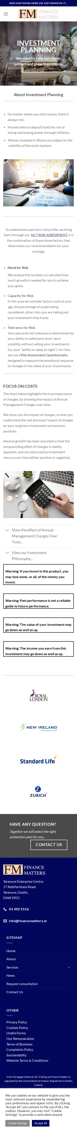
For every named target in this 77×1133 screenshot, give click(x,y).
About (11, 959)
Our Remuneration (20, 1038)
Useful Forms (16, 1033)
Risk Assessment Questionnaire (44, 355)
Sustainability (16, 1055)
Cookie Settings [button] (17, 1123)
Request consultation (22, 984)
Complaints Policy (19, 1049)
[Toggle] (7, 530)
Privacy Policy (16, 1022)
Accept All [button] (40, 1123)
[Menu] (5, 14)
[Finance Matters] (39, 14)
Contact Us (14, 992)
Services (12, 967)
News (10, 975)
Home (10, 951)
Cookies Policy (17, 1028)
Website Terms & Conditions (27, 1060)
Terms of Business (19, 1044)
